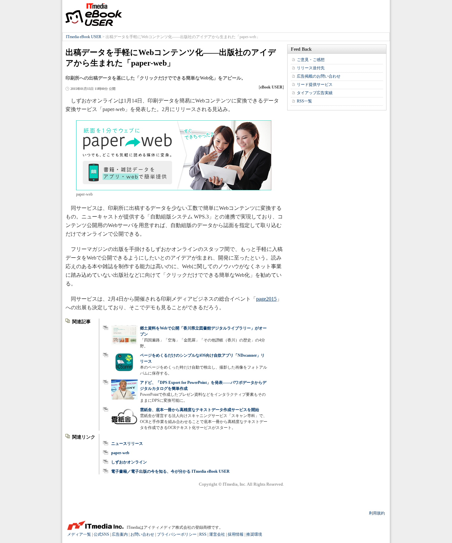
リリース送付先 (311, 68)
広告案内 (120, 534)
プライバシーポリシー (177, 534)
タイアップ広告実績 (315, 92)
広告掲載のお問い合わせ (318, 76)
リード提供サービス (315, 84)
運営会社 (217, 534)
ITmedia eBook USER (94, 14)
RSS (202, 534)
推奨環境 (254, 534)
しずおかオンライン (129, 462)
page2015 (266, 299)
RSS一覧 (304, 101)
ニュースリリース (127, 443)
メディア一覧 (79, 534)
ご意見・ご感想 (311, 59)
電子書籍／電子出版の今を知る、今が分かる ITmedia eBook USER (170, 471)
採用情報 (236, 534)
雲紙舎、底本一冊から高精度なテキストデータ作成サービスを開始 (199, 409)
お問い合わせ (142, 534)
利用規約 (377, 513)
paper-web (120, 453)
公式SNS (101, 534)
